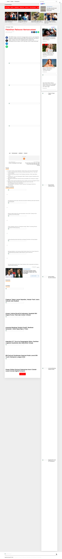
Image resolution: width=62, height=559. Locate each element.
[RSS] (24, 159)
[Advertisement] (24, 54)
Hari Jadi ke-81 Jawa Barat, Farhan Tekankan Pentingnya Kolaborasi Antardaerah (22, 185)
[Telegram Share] (36, 32)
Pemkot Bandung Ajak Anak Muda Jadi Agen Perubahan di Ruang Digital (22, 239)
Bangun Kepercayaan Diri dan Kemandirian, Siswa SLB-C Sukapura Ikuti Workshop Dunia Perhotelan (22, 214)
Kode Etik (39, 557)
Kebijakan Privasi (18, 557)
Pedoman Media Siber (26, 557)
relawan (25, 153)
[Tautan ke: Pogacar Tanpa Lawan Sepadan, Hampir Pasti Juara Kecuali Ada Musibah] (44, 138)
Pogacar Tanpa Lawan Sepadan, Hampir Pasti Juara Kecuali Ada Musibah (23, 170)
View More (22, 374)
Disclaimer (34, 557)
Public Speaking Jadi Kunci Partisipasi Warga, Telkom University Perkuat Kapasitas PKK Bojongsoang (22, 227)
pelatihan (20, 153)
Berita (7, 32)
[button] (56, 1)
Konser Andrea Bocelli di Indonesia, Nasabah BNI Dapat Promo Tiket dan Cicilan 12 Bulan (22, 172)
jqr (9, 153)
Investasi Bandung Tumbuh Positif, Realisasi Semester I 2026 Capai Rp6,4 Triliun (22, 175)
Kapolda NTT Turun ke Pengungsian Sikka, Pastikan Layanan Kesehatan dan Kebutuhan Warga (23, 177)
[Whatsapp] (38, 32)
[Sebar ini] (32, 32)
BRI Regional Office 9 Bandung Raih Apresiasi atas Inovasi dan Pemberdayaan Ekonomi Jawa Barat (20, 182)
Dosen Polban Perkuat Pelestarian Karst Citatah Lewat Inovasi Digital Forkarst (23, 180)
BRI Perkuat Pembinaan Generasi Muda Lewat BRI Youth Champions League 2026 (23, 179)
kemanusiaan (14, 153)
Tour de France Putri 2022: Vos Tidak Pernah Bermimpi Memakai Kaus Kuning (32, 163)
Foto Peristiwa (10, 32)
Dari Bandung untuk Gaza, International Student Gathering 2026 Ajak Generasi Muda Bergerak (23, 201)
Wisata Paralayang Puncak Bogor (15, 162)
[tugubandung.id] (8, 4)
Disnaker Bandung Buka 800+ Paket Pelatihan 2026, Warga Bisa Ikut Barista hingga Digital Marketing (23, 265)
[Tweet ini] (34, 32)
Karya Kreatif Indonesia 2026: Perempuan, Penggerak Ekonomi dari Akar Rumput (52, 185)
